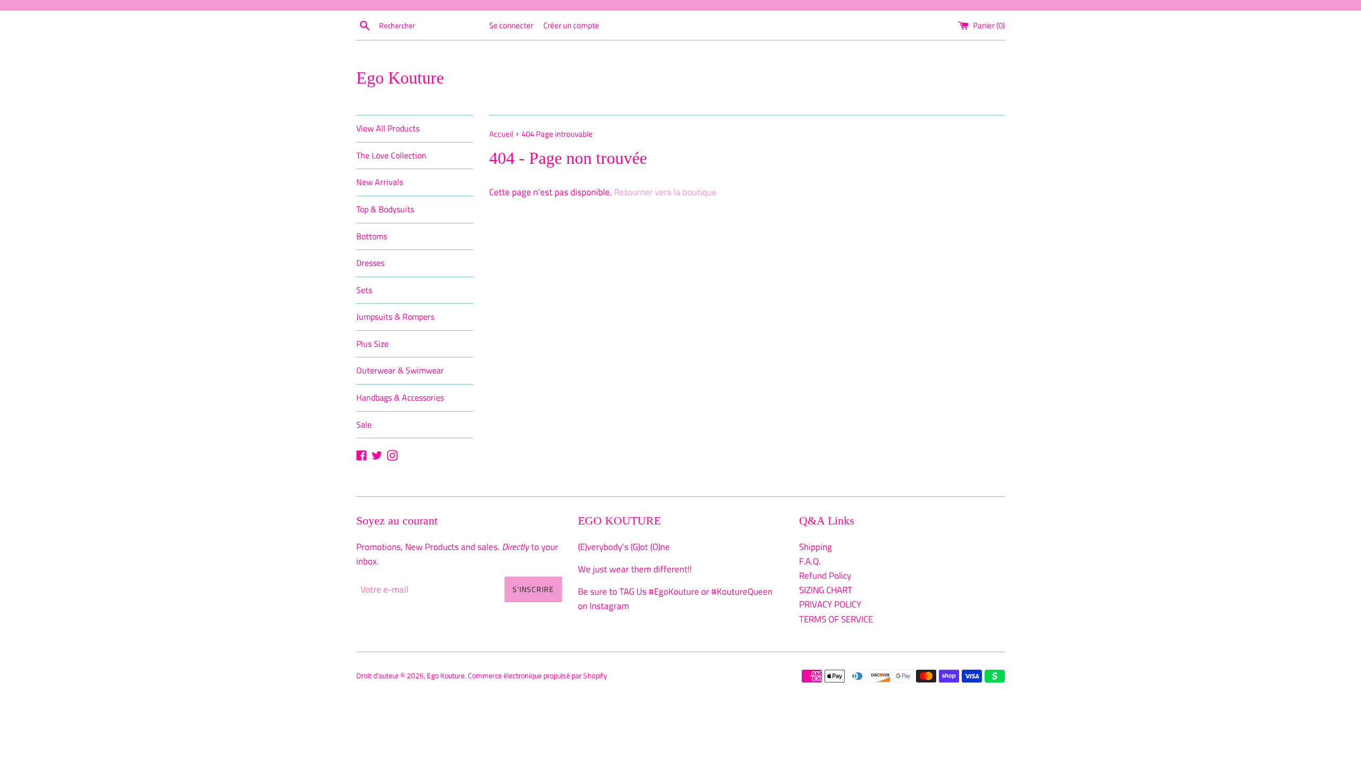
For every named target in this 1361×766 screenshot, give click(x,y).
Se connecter (511, 25)
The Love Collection (391, 155)
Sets (364, 290)
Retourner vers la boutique (665, 192)
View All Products (387, 128)
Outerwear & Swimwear (400, 370)
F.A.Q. (810, 561)
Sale (364, 424)
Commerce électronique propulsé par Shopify (537, 675)
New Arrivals (379, 182)
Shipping (815, 547)
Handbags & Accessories (400, 397)
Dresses (370, 262)
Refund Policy (825, 575)
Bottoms (371, 236)
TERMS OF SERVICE (836, 619)
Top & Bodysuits (385, 209)
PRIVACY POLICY (830, 604)
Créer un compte (571, 25)
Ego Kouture (400, 77)
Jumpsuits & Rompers (395, 316)
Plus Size (372, 343)
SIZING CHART (825, 590)
